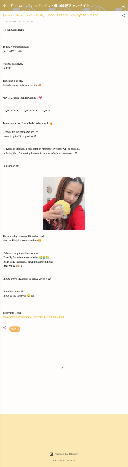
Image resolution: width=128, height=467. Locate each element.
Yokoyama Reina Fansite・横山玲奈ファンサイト (50, 5)
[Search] (123, 7)
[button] (123, 16)
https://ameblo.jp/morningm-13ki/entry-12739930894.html (33, 316)
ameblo (15, 329)
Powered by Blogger (66, 454)
